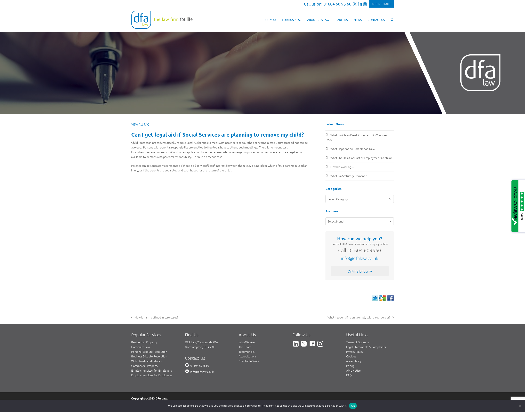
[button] (392, 19)
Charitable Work (249, 361)
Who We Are (247, 342)
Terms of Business (357, 342)
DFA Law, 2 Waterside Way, (202, 342)
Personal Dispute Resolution (149, 351)
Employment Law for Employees (151, 375)
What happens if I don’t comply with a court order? (359, 317)
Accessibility (353, 361)
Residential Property (144, 342)
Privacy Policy (354, 351)
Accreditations (248, 356)
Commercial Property (144, 366)
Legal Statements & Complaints (366, 347)
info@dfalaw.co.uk (359, 258)
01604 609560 (199, 365)
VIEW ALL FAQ (140, 124)
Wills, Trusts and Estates (146, 361)
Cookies (351, 356)
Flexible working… (342, 167)
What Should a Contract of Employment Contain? (361, 158)
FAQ (349, 375)
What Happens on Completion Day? (352, 149)
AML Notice (353, 370)
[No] (520, 406)
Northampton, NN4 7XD (200, 347)
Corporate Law (140, 347)
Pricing (350, 366)
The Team (245, 347)
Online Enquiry (359, 271)
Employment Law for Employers (151, 370)
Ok (353, 405)
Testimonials (247, 351)
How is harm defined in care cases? (154, 317)
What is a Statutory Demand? (348, 176)
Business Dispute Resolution (149, 356)
